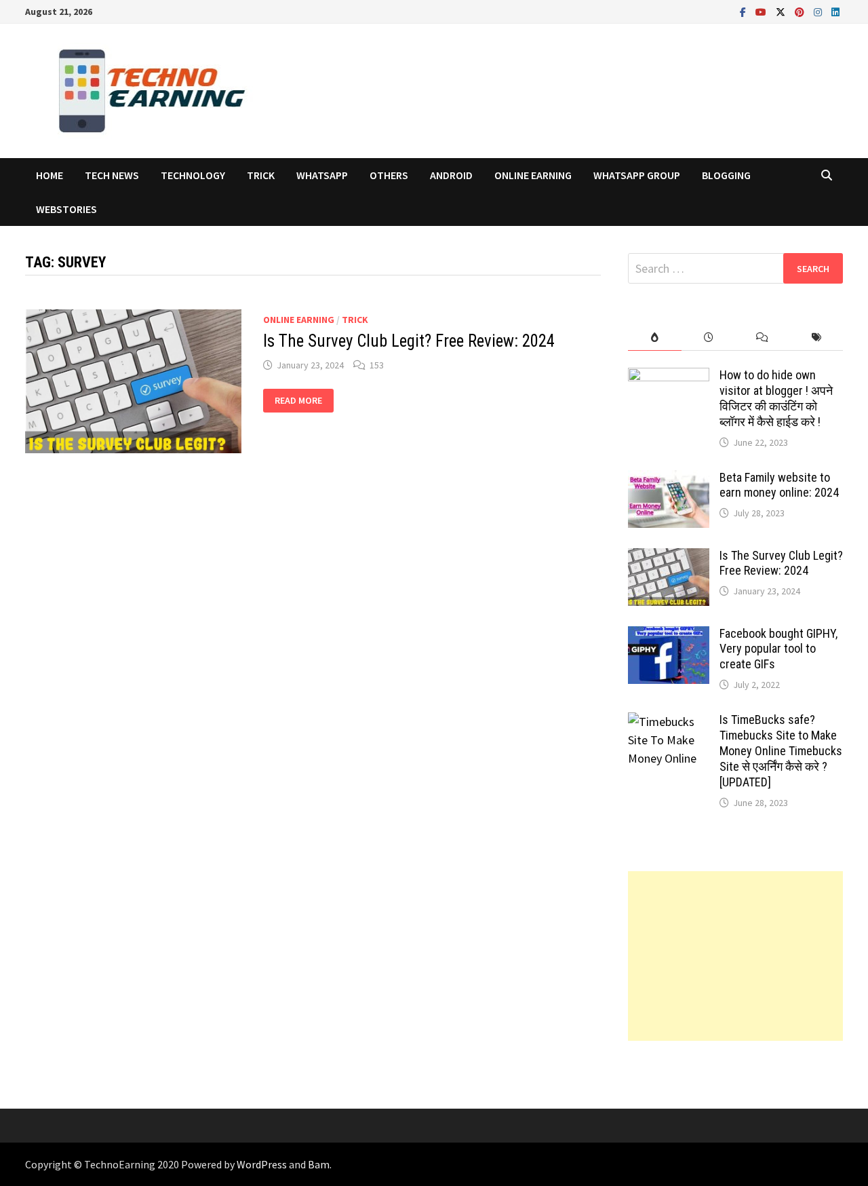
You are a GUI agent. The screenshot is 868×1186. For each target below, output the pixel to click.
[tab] (655, 337)
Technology (193, 175)
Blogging (726, 175)
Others (389, 175)
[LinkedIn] (835, 11)
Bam (319, 1164)
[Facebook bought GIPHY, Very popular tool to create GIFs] (668, 635)
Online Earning (533, 175)
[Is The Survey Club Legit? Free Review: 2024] (668, 557)
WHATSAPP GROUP (636, 175)
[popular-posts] (655, 337)
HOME (49, 175)
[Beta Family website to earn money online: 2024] (668, 479)
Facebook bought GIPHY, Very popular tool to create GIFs (778, 649)
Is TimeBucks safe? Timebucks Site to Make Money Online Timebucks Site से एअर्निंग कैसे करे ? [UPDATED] (780, 750)
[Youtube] (762, 11)
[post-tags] (816, 337)
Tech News (112, 175)
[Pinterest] (800, 11)
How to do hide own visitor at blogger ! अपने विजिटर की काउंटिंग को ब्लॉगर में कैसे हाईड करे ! (776, 398)
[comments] (762, 337)
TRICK (261, 175)
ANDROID (451, 175)
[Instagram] (819, 11)
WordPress (262, 1164)
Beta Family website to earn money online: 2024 (779, 485)
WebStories (66, 209)
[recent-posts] (708, 337)
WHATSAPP (322, 175)
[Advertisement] (736, 956)
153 (377, 365)
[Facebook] (744, 11)
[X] (781, 11)
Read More (298, 401)
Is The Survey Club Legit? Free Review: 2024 (409, 341)
